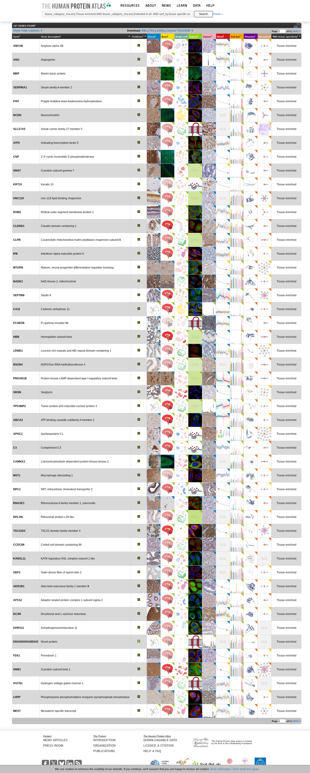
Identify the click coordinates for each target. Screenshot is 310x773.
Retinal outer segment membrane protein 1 (67, 212)
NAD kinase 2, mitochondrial (58, 281)
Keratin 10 (47, 184)
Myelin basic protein (53, 73)
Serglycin (46, 392)
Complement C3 (51, 447)
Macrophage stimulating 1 (57, 475)
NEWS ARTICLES (55, 740)
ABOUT (150, 5)
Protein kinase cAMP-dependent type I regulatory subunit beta (79, 378)
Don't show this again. (246, 769)
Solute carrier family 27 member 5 (61, 129)
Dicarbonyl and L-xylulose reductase (63, 614)
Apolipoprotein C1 (52, 433)
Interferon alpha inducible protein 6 (62, 253)
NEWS (166, 5)
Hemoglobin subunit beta (56, 336)
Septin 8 (46, 295)
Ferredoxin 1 (49, 655)
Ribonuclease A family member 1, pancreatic (68, 503)
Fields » (218, 14)
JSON (160, 30)
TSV (151, 30)
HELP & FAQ (152, 751)
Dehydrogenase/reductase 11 (59, 627)
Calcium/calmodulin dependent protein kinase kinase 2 (75, 461)
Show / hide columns (26, 30)
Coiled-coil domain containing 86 (61, 544)
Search (203, 14)
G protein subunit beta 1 (55, 669)
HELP (210, 5)
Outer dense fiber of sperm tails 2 (61, 572)
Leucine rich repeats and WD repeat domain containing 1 (76, 350)
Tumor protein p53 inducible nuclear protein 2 (69, 406)
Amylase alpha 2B (52, 45)
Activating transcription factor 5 (60, 142)
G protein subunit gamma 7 (57, 170)
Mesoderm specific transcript (58, 711)
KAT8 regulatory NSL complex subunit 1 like (68, 558)
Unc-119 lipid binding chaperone (61, 198)
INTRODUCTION (104, 740)
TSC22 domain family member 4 (61, 530)
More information (220, 769)
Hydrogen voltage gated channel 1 (62, 683)
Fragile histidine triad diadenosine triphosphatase (71, 101)
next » (297, 31)
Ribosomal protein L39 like (57, 517)
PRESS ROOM (53, 745)
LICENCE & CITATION (158, 745)
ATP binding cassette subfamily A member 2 (67, 420)
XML (144, 30)
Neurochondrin (50, 115)
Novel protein (49, 641)
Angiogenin (48, 59)
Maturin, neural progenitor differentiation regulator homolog (77, 267)
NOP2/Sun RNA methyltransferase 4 (63, 364)
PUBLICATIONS (104, 751)
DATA (197, 5)
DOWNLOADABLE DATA (160, 740)
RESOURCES (130, 5)
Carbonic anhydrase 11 (55, 309)
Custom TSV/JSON (178, 30)
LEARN (182, 5)
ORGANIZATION (104, 745)
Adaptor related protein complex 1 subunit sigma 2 (72, 600)
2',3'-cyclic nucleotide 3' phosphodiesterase (67, 156)
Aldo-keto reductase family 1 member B (65, 586)
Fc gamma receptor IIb (54, 323)
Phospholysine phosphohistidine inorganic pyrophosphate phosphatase (85, 697)
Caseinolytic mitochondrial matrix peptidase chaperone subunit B (81, 239)
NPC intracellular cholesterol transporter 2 (67, 489)
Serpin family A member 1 (56, 87)
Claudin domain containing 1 (58, 226)
